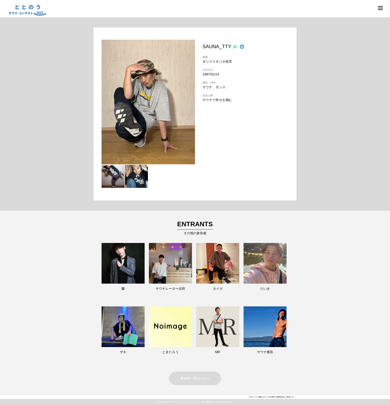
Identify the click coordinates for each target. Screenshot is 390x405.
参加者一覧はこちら (195, 378)
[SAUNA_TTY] (148, 163)
